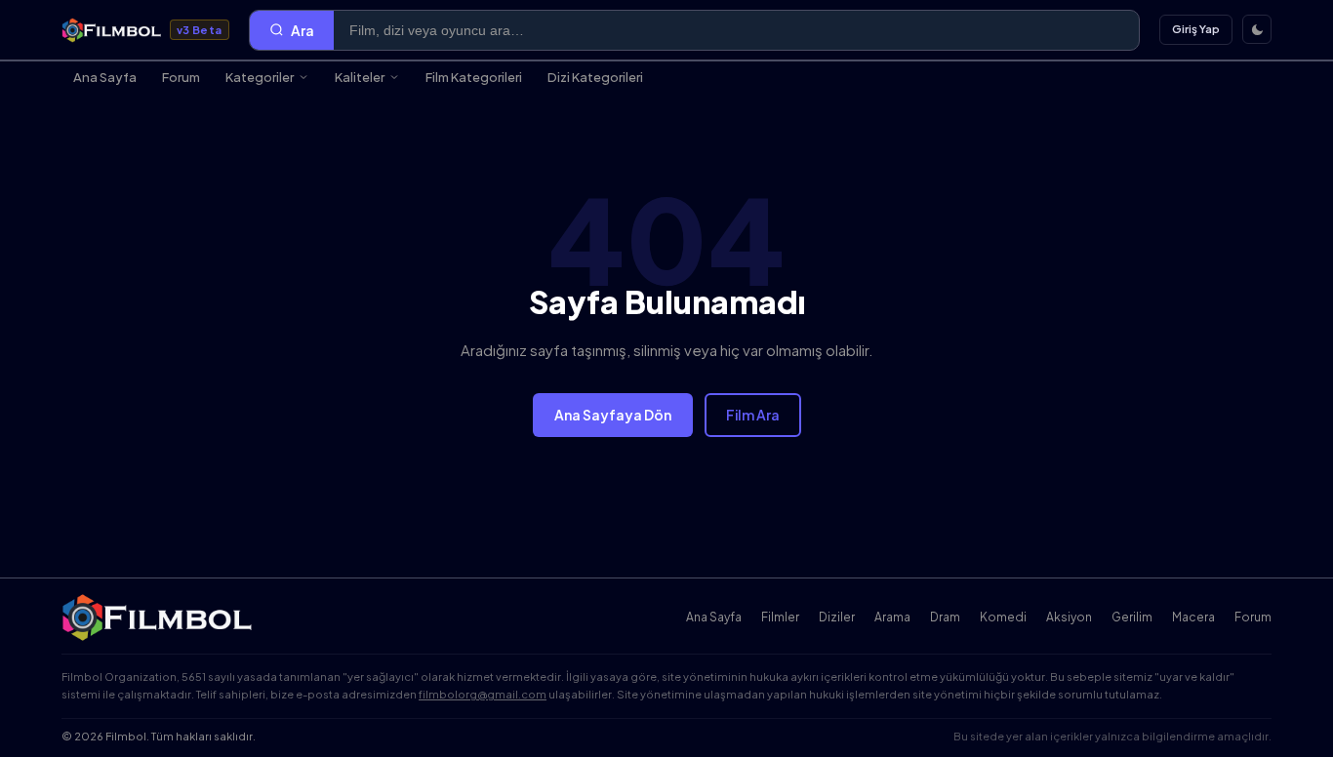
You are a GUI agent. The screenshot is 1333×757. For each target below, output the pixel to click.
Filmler (780, 617)
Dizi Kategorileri (595, 77)
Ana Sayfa (105, 77)
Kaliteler (359, 77)
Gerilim (1131, 617)
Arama (892, 617)
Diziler (837, 617)
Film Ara (753, 414)
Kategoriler (259, 77)
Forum (181, 77)
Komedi (1003, 617)
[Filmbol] (158, 617)
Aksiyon (1069, 617)
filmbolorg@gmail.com (482, 694)
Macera (1193, 617)
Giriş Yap (1196, 28)
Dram (945, 617)
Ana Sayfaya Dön (612, 414)
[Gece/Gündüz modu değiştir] (1257, 29)
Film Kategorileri (473, 77)
